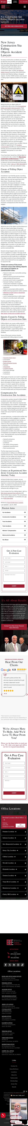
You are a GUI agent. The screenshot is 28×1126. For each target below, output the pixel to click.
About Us (14, 1075)
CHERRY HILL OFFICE (8, 1051)
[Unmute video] (18, 1106)
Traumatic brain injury (9, 357)
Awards (14, 1087)
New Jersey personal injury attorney (11, 493)
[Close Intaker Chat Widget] (26, 1091)
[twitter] (10, 965)
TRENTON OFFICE (7, 1031)
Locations (14, 1072)
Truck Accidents (7, 521)
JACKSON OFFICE (7, 989)
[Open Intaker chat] (12, 1125)
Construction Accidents (9, 517)
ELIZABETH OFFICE (7, 1023)
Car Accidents (6, 512)
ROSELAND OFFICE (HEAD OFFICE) (11, 976)
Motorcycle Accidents (8, 535)
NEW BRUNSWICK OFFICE (9, 996)
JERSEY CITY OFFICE (7, 1004)
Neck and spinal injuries (10, 363)
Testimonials (14, 1078)
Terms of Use (6, 1115)
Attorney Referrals (15, 2)
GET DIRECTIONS (20, 825)
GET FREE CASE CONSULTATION (14, 26)
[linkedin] (14, 965)
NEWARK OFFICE (6, 1016)
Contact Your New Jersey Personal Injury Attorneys (14, 626)
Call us (13, 164)
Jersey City (14, 1084)
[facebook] (5, 965)
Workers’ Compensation (9, 530)
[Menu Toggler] (25, 7)
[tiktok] (22, 965)
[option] (14, 685)
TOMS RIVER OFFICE (7, 1037)
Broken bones (7, 361)
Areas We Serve (14, 1069)
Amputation (6, 366)
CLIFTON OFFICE (6, 1009)
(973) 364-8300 (21, 164)
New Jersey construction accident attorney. (13, 313)
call (25, 496)
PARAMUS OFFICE (7, 983)
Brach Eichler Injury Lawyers (15, 502)
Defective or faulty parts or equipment (14, 292)
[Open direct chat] (24, 1091)
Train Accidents (6, 526)
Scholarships (14, 1081)
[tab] (14, 822)
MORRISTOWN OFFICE (8, 1044)
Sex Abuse (5, 539)
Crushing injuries (8, 368)
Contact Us (14, 1066)
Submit (14, 793)
